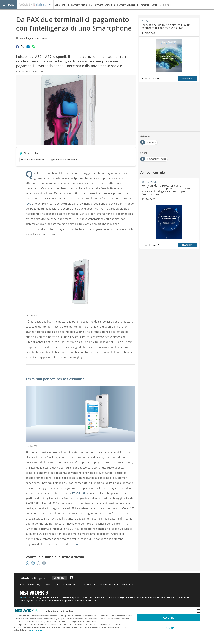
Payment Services (126, 4)
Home (19, 38)
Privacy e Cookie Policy (67, 584)
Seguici (57, 577)
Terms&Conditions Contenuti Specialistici (100, 584)
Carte (154, 4)
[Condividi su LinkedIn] (28, 46)
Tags (39, 584)
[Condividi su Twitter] (22, 46)
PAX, (28, 203)
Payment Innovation (104, 4)
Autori (31, 584)
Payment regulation (81, 4)
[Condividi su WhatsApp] (33, 46)
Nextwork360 (26, 597)
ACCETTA (168, 618)
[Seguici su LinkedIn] (71, 578)
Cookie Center (129, 584)
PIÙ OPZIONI (168, 628)
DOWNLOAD (187, 78)
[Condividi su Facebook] (17, 46)
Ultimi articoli (62, 4)
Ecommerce (143, 4)
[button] (8, 4)
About (22, 584)
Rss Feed (48, 584)
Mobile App (165, 4)
